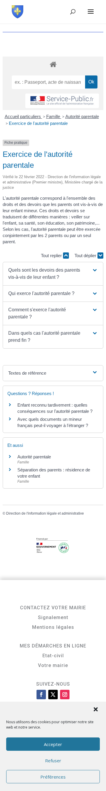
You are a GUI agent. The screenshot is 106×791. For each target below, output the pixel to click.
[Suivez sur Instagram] (64, 694)
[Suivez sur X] (53, 694)
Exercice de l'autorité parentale (38, 123)
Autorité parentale (82, 116)
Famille (53, 116)
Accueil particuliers (23, 116)
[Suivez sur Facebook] (41, 694)
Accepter (53, 744)
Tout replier (52, 255)
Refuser (53, 760)
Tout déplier (85, 255)
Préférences (53, 777)
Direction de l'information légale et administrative (45, 513)
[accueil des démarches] (53, 64)
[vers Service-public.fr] (62, 101)
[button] (96, 709)
